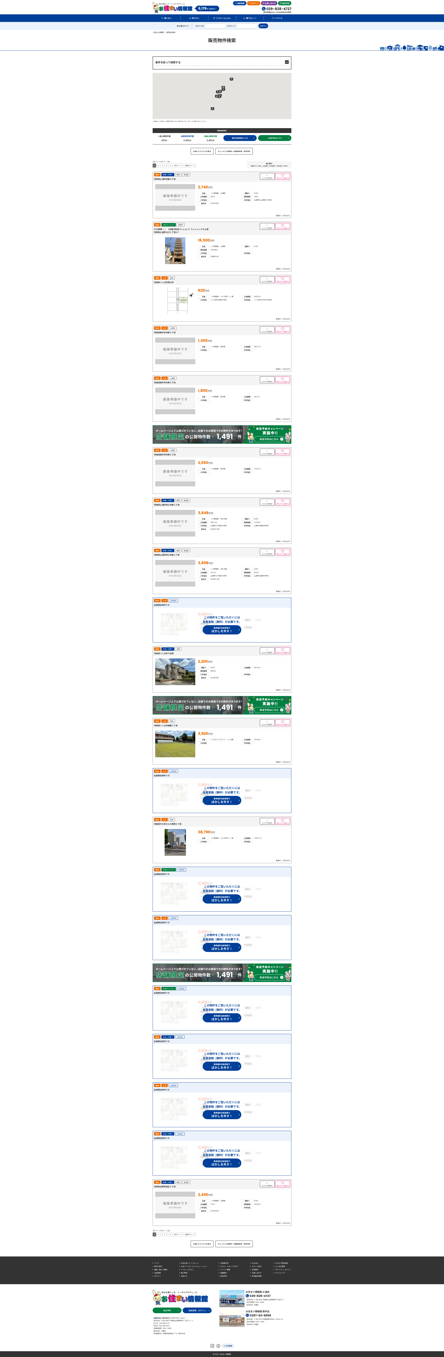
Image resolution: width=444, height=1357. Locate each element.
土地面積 (265, 166)
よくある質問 (280, 1266)
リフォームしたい (223, 18)
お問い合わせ (270, 3)
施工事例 (184, 1273)
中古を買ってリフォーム (190, 1263)
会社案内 (255, 1269)
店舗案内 (223, 1273)
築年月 (286, 166)
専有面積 (279, 166)
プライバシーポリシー (283, 1269)
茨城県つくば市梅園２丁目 (166, 725)
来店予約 (286, 3)
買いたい (168, 18)
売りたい (195, 18)
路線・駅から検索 (160, 1269)
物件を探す (158, 1266)
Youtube (255, 1263)
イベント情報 (225, 1269)
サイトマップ (280, 1273)
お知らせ (184, 1276)
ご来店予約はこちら (274, 138)
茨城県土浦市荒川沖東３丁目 (167, 504)
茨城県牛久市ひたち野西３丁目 (168, 824)
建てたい (250, 18)
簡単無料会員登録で (222, 629)
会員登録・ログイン (197, 1310)
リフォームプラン (187, 1269)
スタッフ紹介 (257, 1266)
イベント (279, 18)
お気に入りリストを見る (202, 151)
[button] (223, 88)
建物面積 (272, 166)
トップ (156, 1263)
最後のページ (190, 165)
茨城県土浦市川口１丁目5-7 (166, 232)
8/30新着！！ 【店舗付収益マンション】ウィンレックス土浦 (181, 229)
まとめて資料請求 (267, 178)
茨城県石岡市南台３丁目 (165, 1186)
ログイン (255, 3)
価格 (259, 166)
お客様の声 (224, 1263)
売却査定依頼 (257, 1276)
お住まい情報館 (173, 7)
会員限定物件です (162, 605)
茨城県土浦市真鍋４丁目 (165, 179)
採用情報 (229, 1346)
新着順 (253, 166)
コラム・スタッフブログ (229, 1266)
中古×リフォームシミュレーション (194, 1266)
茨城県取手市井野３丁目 (165, 332)
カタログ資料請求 (281, 1263)
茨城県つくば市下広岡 (164, 653)
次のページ (178, 165)
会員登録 (241, 3)
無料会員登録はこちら (240, 138)
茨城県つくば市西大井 (164, 282)
